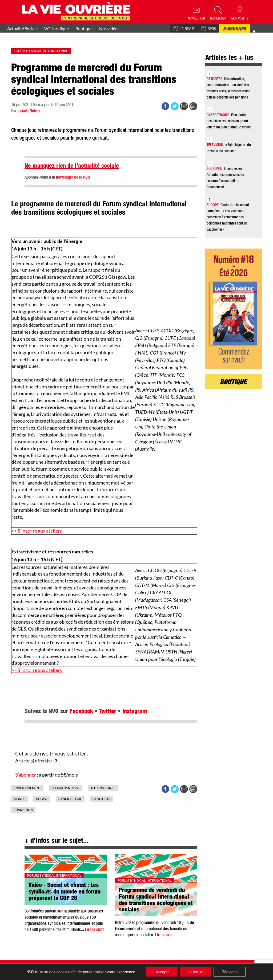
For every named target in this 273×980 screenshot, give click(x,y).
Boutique (84, 28)
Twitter (107, 712)
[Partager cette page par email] (184, 106)
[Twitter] (259, 29)
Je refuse (195, 971)
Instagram (134, 712)
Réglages (230, 971)
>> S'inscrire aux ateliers (37, 531)
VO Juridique (56, 28)
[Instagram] (263, 32)
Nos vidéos (109, 28)
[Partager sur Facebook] (165, 106)
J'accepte (162, 971)
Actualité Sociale (22, 28)
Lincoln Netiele (29, 111)
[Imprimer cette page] (193, 106)
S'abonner (234, 29)
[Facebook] (254, 32)
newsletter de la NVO (73, 178)
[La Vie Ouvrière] (77, 10)
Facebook (81, 712)
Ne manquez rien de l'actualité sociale (72, 166)
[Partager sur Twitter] (175, 106)
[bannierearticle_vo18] (233, 309)
